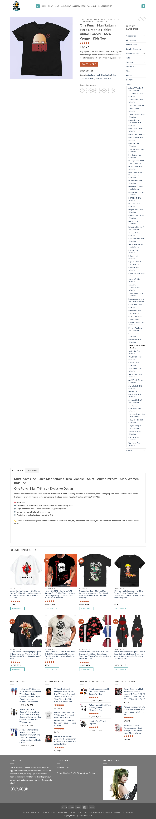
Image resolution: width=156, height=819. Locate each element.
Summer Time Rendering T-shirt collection (134, 394)
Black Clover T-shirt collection (135, 130)
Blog (56, 6)
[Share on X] (86, 91)
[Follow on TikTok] (21, 789)
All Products (131, 40)
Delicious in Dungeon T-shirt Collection (136, 187)
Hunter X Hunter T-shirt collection (136, 274)
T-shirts (109, 19)
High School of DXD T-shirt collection (136, 263)
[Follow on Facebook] (13, 789)
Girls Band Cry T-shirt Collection (136, 240)
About (26, 812)
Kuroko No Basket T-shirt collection (135, 312)
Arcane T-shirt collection (133, 110)
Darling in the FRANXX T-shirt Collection (136, 162)
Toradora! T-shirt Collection (134, 432)
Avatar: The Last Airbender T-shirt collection (134, 122)
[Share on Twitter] (91, 91)
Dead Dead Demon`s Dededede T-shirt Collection (135, 174)
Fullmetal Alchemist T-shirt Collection (136, 228)
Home (43, 6)
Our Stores (35, 812)
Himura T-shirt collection (133, 269)
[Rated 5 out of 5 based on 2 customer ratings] (101, 43)
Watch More (89, 64)
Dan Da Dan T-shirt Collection (135, 156)
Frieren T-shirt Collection (133, 222)
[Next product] (139, 19)
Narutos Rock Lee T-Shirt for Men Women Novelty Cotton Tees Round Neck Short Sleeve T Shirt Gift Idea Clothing (93, 594)
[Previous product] (144, 19)
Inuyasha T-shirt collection (134, 280)
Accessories (131, 36)
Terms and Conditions (122, 812)
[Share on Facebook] (82, 91)
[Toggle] (144, 35)
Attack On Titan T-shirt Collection (136, 115)
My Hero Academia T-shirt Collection (136, 329)
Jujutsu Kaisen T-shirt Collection (136, 294)
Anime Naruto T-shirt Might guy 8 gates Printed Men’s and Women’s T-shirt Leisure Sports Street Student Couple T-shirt (26, 655)
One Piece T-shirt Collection (134, 341)
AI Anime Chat (63, 767)
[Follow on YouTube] (26, 789)
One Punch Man (89, 79)
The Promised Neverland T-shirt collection (134, 408)
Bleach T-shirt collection (136, 134)
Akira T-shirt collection (136, 105)
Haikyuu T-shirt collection (133, 251)
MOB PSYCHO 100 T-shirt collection (136, 317)
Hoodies (129, 62)
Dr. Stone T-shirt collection (134, 205)
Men (128, 71)
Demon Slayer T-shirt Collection (136, 193)
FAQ (85, 812)
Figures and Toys (132, 53)
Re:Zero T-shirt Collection (133, 364)
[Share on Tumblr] (108, 91)
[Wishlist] (143, 6)
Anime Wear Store (95, 19)
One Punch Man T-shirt (103, 79)
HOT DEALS (131, 67)
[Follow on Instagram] (17, 789)
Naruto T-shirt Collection (133, 335)
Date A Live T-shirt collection (135, 168)
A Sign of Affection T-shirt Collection (135, 89)
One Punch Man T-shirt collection (99, 20)
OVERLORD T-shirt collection (135, 358)
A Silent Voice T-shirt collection (135, 95)
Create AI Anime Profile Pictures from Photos (76, 773)
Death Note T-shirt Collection (135, 182)
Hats (128, 58)
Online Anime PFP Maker (101, 6)
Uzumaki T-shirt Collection (134, 438)
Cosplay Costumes (133, 49)
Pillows (129, 75)
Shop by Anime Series (59, 812)
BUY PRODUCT (17, 608)
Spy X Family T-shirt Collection (135, 381)
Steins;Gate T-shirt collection (135, 387)
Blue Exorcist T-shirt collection (135, 139)
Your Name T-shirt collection (134, 444)
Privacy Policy (76, 812)
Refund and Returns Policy (100, 812)
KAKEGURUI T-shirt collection (135, 306)
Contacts (45, 812)
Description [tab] (18, 471)
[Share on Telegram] (113, 91)
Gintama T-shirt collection (134, 234)
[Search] (38, 6)
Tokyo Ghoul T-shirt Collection (135, 421)
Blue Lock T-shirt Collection (134, 144)
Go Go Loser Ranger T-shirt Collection (136, 245)
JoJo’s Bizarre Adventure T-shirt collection (134, 287)
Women (129, 451)
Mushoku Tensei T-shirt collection (136, 323)
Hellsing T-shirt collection (133, 257)
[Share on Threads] (95, 91)
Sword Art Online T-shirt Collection (135, 401)
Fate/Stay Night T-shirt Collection (136, 216)
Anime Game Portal (81, 6)
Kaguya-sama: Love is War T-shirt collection (136, 300)
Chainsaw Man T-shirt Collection (136, 150)
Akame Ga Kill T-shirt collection (135, 101)
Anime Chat (66, 6)
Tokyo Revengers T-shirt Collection (135, 427)
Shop (50, 6)
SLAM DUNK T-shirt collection (135, 375)
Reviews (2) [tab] (32, 471)
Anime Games (131, 45)
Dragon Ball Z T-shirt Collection (135, 211)
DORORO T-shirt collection (134, 199)
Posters (129, 80)
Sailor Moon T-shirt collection (135, 370)
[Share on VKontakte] (104, 91)
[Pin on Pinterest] (100, 91)
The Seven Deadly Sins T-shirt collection (136, 415)
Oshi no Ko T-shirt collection (134, 352)
